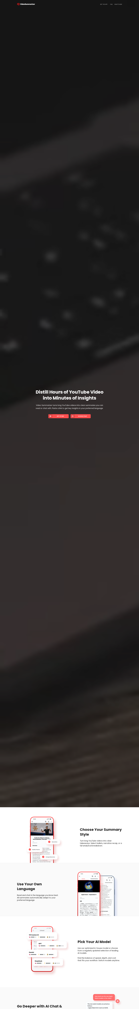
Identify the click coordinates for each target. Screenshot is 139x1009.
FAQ (111, 4)
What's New (118, 4)
